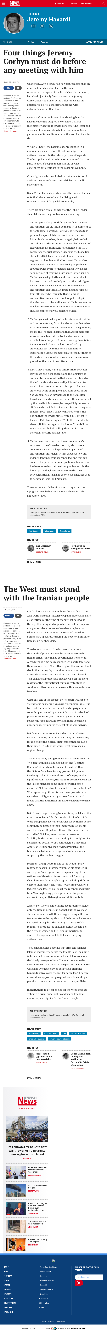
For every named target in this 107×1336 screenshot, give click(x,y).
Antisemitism (49, 531)
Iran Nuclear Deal (78, 1033)
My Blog (31, 42)
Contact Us (44, 1285)
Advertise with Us (47, 1281)
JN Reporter (33, 1213)
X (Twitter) (45, 1303)
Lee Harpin (27, 1158)
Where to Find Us (46, 1290)
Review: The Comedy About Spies (37, 1240)
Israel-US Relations (37, 1039)
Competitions (9, 1303)
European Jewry (50, 1033)
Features (7, 1276)
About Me (44, 42)
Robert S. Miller (42, 552)
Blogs (6, 1281)
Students (8, 1294)
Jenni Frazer (33, 1227)
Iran (64, 1033)
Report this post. (10, 131)
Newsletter (44, 1294)
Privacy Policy (45, 1272)
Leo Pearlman (33, 1191)
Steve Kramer (76, 552)
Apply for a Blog (95, 42)
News (5, 1272)
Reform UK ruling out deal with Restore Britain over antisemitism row (37, 1206)
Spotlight (8, 1312)
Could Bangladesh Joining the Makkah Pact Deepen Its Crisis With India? (81, 1059)
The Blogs (33, 13)
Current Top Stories (27, 1109)
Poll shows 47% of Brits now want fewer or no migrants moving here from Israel (27, 1150)
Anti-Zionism (34, 531)
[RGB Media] (55, 1328)
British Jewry (65, 531)
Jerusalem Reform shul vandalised (37, 1222)
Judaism (7, 1290)
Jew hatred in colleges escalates (80, 547)
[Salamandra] (78, 1328)
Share (10, 88)
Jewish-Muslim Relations (60, 1039)
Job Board (8, 1307)
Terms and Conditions (48, 1267)
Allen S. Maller (41, 1063)
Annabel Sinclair (34, 1175)
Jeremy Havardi (48, 19)
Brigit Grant (33, 1245)
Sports (6, 1285)
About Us (43, 1276)
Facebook (44, 1298)
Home (5, 1267)
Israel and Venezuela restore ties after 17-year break (38, 1169)
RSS (42, 1307)
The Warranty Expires (43, 547)
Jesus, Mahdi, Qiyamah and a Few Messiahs (44, 1056)
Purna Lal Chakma (77, 1068)
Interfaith (8, 1298)
